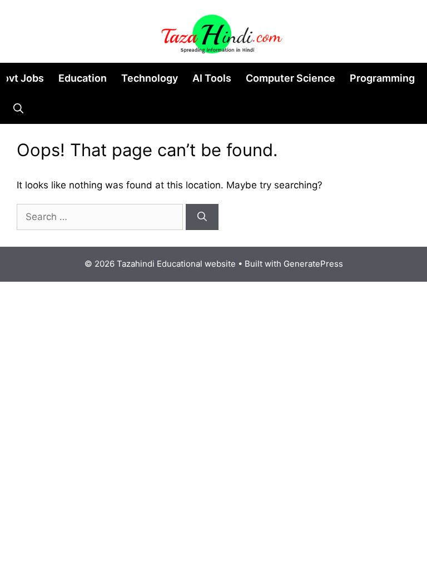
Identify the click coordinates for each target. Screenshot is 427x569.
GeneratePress (313, 263)
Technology (149, 78)
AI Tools (211, 78)
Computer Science (290, 78)
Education (82, 78)
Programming (382, 78)
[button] (18, 108)
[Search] (202, 217)
